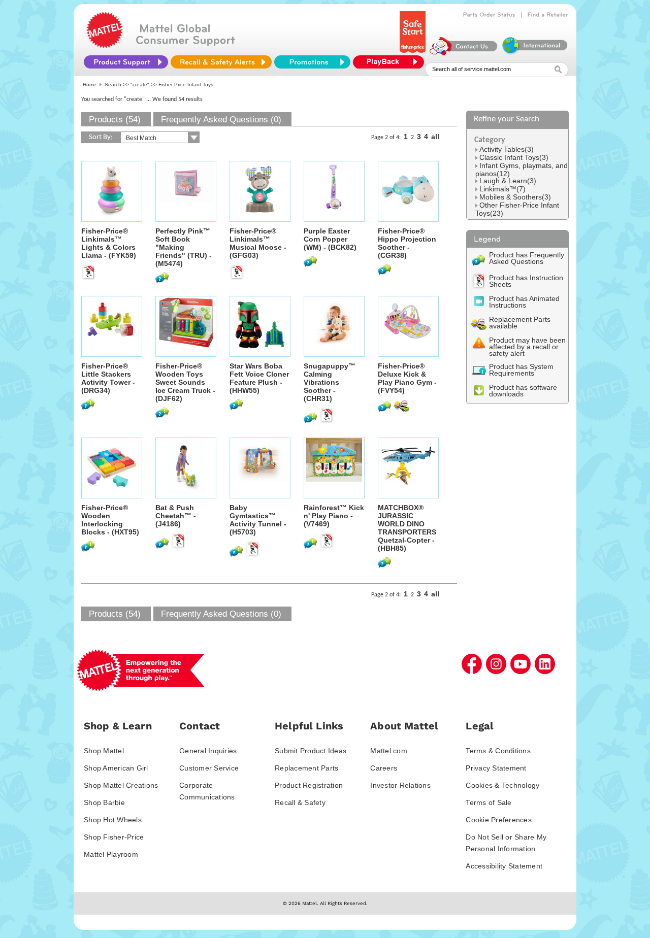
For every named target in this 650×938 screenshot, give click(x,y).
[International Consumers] (534, 53)
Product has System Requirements (521, 369)
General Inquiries (208, 751)
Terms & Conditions (498, 751)
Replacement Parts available (519, 322)
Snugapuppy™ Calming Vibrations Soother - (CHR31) (329, 382)
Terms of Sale (488, 802)
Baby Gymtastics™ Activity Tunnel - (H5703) (258, 520)
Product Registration (309, 785)
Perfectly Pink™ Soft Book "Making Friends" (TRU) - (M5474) (183, 247)
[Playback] (391, 62)
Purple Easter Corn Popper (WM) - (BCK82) (330, 239)
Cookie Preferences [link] (499, 820)
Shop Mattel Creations (121, 785)
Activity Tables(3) (506, 149)
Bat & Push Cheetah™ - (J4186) (175, 516)
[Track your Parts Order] (489, 14)
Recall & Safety (300, 802)
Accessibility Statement (504, 866)
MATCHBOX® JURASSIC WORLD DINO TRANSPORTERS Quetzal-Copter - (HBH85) (407, 528)
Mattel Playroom (111, 854)
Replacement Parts (306, 768)
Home (89, 84)
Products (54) (115, 119)
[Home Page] (104, 46)
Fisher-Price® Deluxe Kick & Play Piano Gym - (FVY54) (407, 378)
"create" (140, 84)
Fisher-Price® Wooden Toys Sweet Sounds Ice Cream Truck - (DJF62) (185, 382)
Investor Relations (400, 785)
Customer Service (209, 768)
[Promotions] (312, 62)
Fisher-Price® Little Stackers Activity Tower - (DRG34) (108, 378)
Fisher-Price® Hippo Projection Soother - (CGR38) (407, 243)
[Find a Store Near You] (548, 14)
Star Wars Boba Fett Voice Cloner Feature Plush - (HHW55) (259, 378)
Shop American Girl (116, 768)
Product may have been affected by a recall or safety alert (527, 346)
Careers (383, 768)
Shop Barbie (104, 802)
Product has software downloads (523, 390)
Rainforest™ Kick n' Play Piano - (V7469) (334, 516)
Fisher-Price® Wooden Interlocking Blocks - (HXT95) (110, 520)
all (435, 136)
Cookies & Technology (502, 785)
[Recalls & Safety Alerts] (221, 62)
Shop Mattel (104, 751)
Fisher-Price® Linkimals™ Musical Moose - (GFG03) (258, 243)
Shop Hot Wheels (113, 820)
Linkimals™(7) (502, 189)
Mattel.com (388, 751)
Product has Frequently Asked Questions (526, 258)
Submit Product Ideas (310, 751)
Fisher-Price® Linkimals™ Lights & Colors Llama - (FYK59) (108, 243)
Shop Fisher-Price (114, 837)
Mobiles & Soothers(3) (515, 197)
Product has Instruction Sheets (526, 281)
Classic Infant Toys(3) (513, 157)
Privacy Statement (496, 768)
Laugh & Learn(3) (507, 181)
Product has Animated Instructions (524, 301)
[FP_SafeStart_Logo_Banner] (414, 53)
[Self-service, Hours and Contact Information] (464, 53)
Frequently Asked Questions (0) (221, 119)
